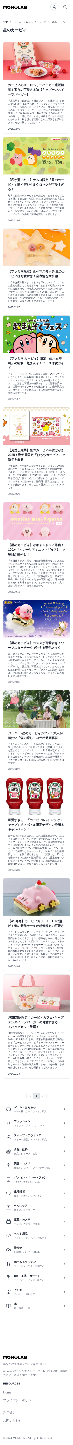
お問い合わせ (12, 1420)
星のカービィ (59, 22)
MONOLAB (19, 1438)
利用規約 (9, 1412)
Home (7, 1392)
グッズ (42, 22)
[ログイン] (54, 7)
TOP (5, 22)
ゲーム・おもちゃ (23, 22)
